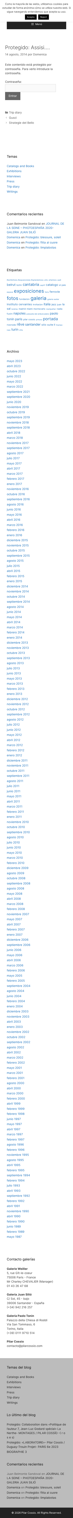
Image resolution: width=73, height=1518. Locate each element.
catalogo (52, 284)
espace (10, 292)
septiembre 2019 (18, 417)
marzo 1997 (15, 1134)
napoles (19, 313)
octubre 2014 (16, 596)
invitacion (38, 304)
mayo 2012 (14, 734)
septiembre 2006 (18, 945)
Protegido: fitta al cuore (41, 242)
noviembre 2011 (17, 765)
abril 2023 (14, 366)
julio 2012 (13, 724)
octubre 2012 (16, 709)
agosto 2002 (15, 1047)
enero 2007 (15, 934)
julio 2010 (13, 842)
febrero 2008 (16, 909)
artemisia (53, 280)
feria (47, 292)
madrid (22, 308)
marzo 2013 (15, 683)
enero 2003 (15, 1027)
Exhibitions (14, 171)
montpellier (51, 309)
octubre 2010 (16, 827)
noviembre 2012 (18, 704)
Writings (12, 191)
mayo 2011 (14, 796)
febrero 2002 (16, 1062)
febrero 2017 (15, 478)
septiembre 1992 (18, 1195)
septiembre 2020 (18, 396)
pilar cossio (29, 319)
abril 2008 (14, 898)
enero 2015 (14, 581)
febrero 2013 (15, 688)
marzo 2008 (15, 904)
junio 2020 (14, 402)
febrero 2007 (16, 929)
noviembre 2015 (18, 545)
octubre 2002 (16, 1037)
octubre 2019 (16, 412)
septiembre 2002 (18, 1042)
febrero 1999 (16, 1108)
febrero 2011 (15, 811)
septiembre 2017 (18, 448)
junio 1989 (14, 1226)
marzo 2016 (15, 525)
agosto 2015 (15, 560)
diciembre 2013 (17, 642)
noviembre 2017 (18, 443)
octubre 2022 (16, 371)
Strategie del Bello (21, 122)
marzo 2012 (15, 745)
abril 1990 (14, 1216)
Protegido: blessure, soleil (43, 237)
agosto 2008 (15, 888)
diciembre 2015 (17, 540)
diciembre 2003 (18, 1011)
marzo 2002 (15, 1057)
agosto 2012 (15, 719)
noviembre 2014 (18, 591)
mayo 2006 (14, 955)
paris (18, 319)
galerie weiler (53, 299)
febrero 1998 (15, 1113)
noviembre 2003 (18, 1016)
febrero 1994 (16, 1180)
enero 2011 (14, 816)
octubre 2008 (16, 878)
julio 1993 (13, 1185)
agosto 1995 (15, 1160)
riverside (11, 324)
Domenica (13, 237)
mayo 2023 (14, 361)
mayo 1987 (14, 1236)
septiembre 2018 (18, 427)
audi (59, 280)
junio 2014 (14, 612)
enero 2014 (14, 637)
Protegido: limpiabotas (40, 247)
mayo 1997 (14, 1124)
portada (50, 318)
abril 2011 (13, 801)
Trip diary (15, 112)
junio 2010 (14, 847)
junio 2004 (14, 996)
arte (46, 280)
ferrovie (55, 291)
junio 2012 (14, 729)
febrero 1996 (16, 1149)
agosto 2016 (15, 504)
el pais (62, 285)
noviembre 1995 (18, 1154)
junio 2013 (14, 673)
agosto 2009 (15, 873)
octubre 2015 (16, 550)
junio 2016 (14, 509)
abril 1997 (13, 1129)
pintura (39, 320)
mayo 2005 (14, 975)
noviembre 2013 (18, 648)
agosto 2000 (15, 1083)
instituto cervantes (19, 304)
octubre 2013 (16, 653)
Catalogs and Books (20, 166)
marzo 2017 (15, 473)
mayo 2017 (14, 463)
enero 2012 (14, 755)
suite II (51, 324)
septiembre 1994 (18, 1175)
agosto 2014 (15, 607)
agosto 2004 (15, 991)
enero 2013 (14, 694)
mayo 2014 (14, 617)
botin (19, 285)
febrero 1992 (15, 1201)
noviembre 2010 (18, 822)
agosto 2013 (15, 663)
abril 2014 (13, 622)
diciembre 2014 (17, 586)
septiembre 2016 (18, 499)
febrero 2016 (15, 530)
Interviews (14, 176)
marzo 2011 (14, 806)
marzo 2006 (15, 965)
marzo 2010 (15, 857)
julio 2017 (13, 458)
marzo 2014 (15, 627)
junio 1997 (14, 1119)
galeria (39, 298)
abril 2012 (13, 740)
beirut (11, 285)
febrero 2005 (16, 980)
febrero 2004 (16, 1001)
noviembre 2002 (18, 1032)
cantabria (31, 284)
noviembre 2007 (18, 914)
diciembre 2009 (18, 868)
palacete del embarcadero (37, 314)
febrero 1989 (15, 1231)
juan (59, 304)
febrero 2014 (15, 632)
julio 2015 (13, 566)
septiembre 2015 (18, 555)
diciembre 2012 (17, 699)
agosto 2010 (15, 837)
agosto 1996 (15, 1144)
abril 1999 (14, 1103)
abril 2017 (13, 468)
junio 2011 (13, 791)
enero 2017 (14, 484)
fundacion (24, 299)
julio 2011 (13, 786)
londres (14, 309)
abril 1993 (14, 1190)
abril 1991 (13, 1206)
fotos (12, 298)
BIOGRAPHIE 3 (17, 1452)
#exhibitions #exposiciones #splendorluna (25, 280)
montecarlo (39, 308)
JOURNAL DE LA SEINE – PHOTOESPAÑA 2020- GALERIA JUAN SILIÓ (35, 228)
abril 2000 (14, 1088)
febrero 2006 (16, 970)
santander (33, 324)
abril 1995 (13, 1165)
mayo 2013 (14, 678)
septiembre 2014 (18, 601)
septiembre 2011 (18, 775)
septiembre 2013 (18, 658)
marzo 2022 (15, 386)
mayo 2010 (14, 852)
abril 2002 (14, 1052)
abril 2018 (13, 432)
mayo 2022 (14, 381)
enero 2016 (14, 535)
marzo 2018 (15, 437)
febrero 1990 (16, 1221)
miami (30, 308)
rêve (20, 324)
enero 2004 (15, 1006)
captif (42, 285)
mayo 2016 (14, 514)
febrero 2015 (15, 576)
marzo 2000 (15, 1093)
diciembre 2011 (17, 760)
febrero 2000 (16, 1098)
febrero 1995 (15, 1170)
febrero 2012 (15, 750)
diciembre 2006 (18, 939)
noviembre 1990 (18, 1211)
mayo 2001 (14, 1067)
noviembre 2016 (18, 489)
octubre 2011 (15, 770)
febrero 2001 (15, 1078)
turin (14, 329)
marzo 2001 (15, 1073)
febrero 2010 (15, 863)
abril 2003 (14, 1021)
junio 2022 (14, 376)
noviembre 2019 (18, 407)
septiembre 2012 (18, 714)
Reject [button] (43, 17)
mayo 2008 (14, 893)
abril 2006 (14, 960)
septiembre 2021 (18, 391)
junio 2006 (14, 950)
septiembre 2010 (18, 832)
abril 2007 (14, 924)
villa (21, 330)
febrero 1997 (15, 1139)
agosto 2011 (15, 781)
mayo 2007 (14, 919)
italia (47, 304)
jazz (53, 304)
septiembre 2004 (18, 986)
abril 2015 (13, 571)
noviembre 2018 (18, 422)
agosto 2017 (15, 453)
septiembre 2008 (18, 883)
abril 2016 (13, 519)
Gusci (13, 117)
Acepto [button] (31, 17)
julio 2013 (13, 668)
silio (43, 324)
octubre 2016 (16, 494)
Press (10, 181)
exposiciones (29, 291)
